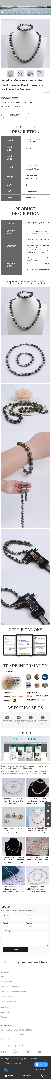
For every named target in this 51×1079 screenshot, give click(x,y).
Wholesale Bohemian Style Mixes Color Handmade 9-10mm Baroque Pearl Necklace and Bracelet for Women (25, 772)
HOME (6, 12)
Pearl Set (40, 12)
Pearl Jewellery (28, 12)
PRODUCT (15, 12)
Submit (15, 950)
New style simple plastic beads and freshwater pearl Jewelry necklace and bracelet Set (24, 767)
